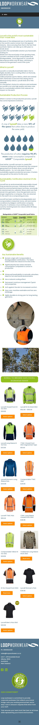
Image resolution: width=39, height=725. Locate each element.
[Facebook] (3, 669)
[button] (19, 721)
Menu (5, 14)
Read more (26, 558)
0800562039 (5, 8)
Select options (7, 416)
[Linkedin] (7, 669)
